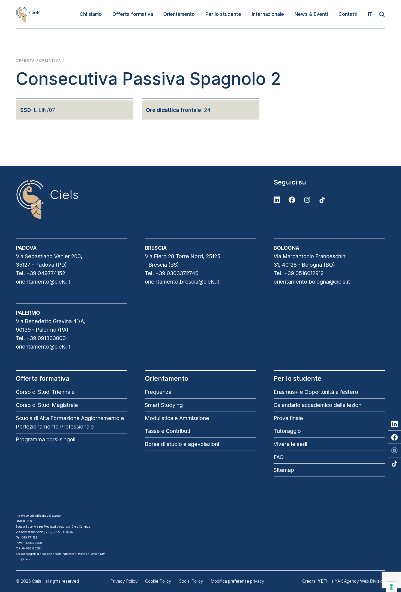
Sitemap (284, 470)
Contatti (348, 14)
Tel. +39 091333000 (41, 338)
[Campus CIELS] (71, 199)
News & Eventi (311, 14)
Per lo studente (223, 14)
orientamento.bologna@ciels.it (312, 281)
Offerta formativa (132, 14)
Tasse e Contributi (167, 431)
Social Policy (191, 581)
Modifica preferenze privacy (237, 581)
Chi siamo (91, 14)
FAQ (279, 457)
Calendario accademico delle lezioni (318, 405)
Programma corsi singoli (45, 439)
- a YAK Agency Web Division (351, 581)
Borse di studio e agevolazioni (182, 444)
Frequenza (158, 392)
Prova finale (288, 418)
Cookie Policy (158, 581)
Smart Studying (164, 405)
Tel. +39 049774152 (40, 273)
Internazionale (268, 14)
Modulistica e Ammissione (177, 418)
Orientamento (179, 14)
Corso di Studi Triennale (45, 392)
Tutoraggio (287, 431)
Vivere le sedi (290, 444)
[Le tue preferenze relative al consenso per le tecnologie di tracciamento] (391, 587)
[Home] (28, 14)
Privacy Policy (124, 581)
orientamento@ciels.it (43, 281)
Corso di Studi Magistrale (47, 405)
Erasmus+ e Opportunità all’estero (316, 392)
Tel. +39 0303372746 (172, 273)
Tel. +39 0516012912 (299, 273)
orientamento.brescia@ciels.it (182, 281)
